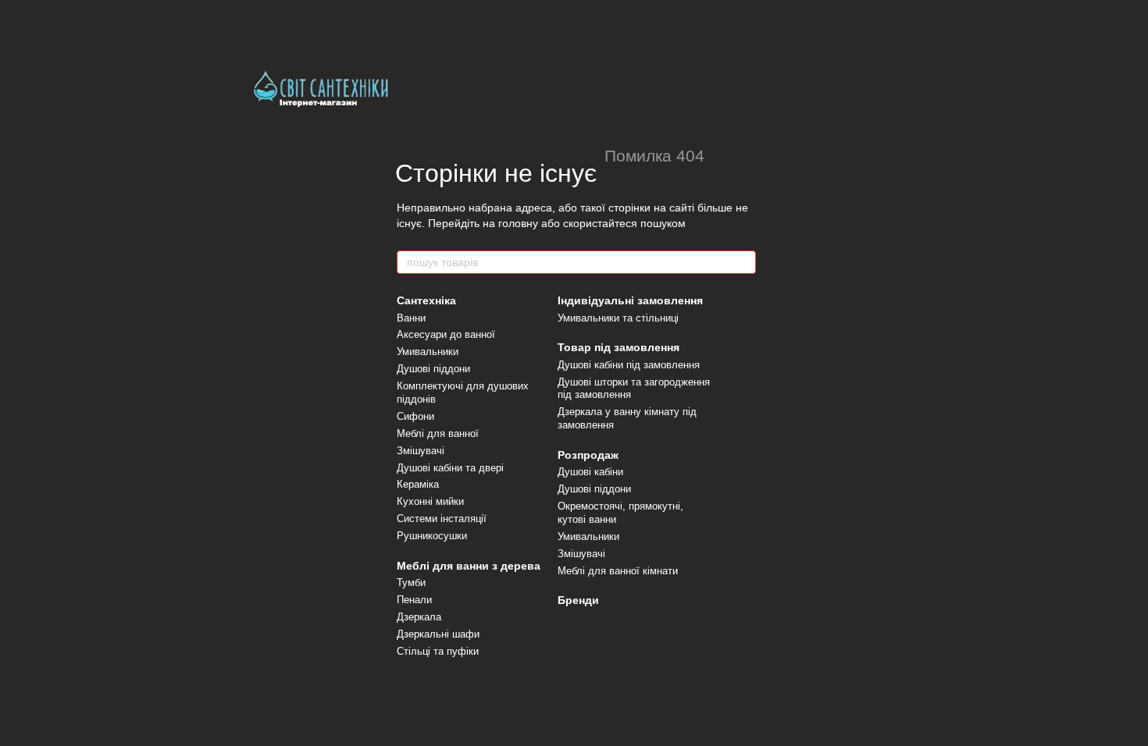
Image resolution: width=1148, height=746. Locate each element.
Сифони (415, 416)
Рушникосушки (432, 536)
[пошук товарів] (743, 262)
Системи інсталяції (442, 518)
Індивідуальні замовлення (630, 300)
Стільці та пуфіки (438, 651)
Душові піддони (433, 369)
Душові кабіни (590, 472)
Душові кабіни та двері (450, 468)
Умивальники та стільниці (618, 318)
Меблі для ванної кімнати (618, 571)
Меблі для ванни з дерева (468, 566)
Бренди (578, 600)
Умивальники (427, 351)
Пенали (414, 600)
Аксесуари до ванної (446, 334)
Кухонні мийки (430, 501)
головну (518, 223)
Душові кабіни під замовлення (629, 365)
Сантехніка (426, 300)
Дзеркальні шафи (438, 634)
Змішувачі (420, 450)
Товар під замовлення (618, 347)
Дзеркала (419, 617)
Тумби (411, 582)
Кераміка (418, 484)
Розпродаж (588, 455)
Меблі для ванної (438, 433)
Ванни (411, 318)
